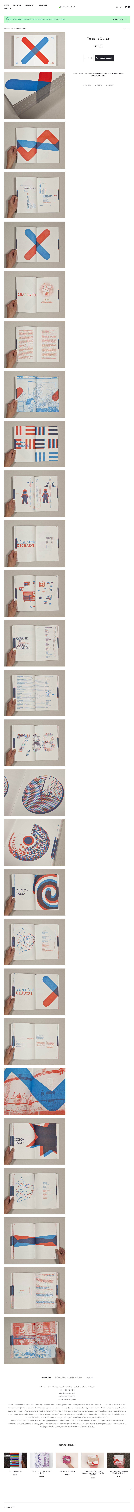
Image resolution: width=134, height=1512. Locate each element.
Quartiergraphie (15, 1471)
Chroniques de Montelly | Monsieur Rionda (119, 1472)
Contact (7, 8)
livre (12, 29)
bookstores (29, 5)
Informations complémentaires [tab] (68, 1377)
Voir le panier (118, 19)
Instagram (43, 5)
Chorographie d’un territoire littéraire (41, 1472)
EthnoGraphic (114, 74)
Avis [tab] (89, 1377)
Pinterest (111, 85)
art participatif (97, 74)
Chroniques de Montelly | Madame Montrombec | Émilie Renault (93, 1473)
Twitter (99, 85)
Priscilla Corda (100, 76)
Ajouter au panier (106, 58)
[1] (126, 7)
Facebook (88, 85)
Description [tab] (46, 1377)
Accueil (6, 29)
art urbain (106, 74)
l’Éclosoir (17, 5)
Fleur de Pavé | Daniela (67, 1471)
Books (6, 5)
